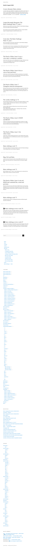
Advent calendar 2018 (6, 271)
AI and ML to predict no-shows (8, 432)
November (6, 462)
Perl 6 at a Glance (6, 309)
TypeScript (6, 376)
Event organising (11, 164)
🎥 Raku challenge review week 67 (13, 222)
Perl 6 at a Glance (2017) (9, 261)
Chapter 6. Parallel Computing (9, 397)
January (6, 475)
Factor (5, 340)
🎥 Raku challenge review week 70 (13, 208)
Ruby (5, 372)
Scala (5, 375)
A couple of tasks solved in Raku (8, 436)
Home (5, 241)
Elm (4, 338)
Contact (5, 245)
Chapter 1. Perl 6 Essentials (8, 310)
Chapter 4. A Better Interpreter (9, 296)
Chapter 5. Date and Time (8, 396)
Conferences (7, 164)
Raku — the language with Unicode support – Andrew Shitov (13, 533)
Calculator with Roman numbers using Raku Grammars (12, 437)
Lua (4, 354)
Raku (6, 17)
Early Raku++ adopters (7, 412)
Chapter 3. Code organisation (9, 313)
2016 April (5, 500)
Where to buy (7, 249)
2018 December (5, 489)
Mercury (5, 355)
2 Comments (14, 17)
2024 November (5, 448)
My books (5, 248)
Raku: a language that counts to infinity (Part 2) (11, 411)
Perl (4, 361)
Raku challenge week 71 (10, 197)
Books (4, 280)
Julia (5, 350)
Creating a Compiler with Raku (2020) (11, 254)
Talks (4, 386)
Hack (5, 344)
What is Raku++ (6, 415)
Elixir (5, 337)
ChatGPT (4, 281)
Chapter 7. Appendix (7, 319)
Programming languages (7, 326)
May (5, 451)
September (7, 463)
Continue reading (23, 14)
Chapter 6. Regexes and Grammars (10, 317)
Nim (4, 357)
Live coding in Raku (6, 416)
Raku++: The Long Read (7, 425)
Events (5, 262)
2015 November (5, 501)
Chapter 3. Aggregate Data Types (9, 393)
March (6, 472)
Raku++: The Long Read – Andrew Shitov (10, 537)
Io (4, 347)
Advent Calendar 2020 (7, 274)
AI (3, 275)
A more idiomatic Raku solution (12, 9)
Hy (4, 345)
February (6, 458)
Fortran (5, 341)
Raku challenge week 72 (10, 169)
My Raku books (6, 247)
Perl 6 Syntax (5, 322)
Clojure (5, 331)
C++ (4, 330)
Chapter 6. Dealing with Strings (9, 299)
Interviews (5, 308)
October (6, 449)
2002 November (5, 525)
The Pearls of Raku (10, 65)
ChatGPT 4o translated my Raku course (9, 430)
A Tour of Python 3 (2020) (9, 252)
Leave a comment (15, 51)
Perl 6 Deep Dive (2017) (8, 259)
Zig (4, 379)
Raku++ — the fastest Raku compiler (9, 426)
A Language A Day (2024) (9, 251)
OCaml (5, 358)
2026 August (5, 445)
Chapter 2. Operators (7, 312)
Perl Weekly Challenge (7, 323)
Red (4, 371)
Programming (5, 324)
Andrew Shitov (5, 2)
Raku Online (5, 382)
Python (5, 364)
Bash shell (5, 278)
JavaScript (5, 348)
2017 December (5, 499)
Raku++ (4, 383)
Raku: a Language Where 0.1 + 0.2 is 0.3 (9, 422)
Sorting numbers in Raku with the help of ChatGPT (11, 433)
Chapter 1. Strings (7, 390)
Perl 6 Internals (5, 320)
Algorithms (6, 203)
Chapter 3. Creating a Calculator (9, 295)
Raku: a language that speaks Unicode (9, 418)
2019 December (5, 476)
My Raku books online (7, 419)
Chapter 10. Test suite (7, 291)
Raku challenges (10, 17)
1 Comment (13, 217)
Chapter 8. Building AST (8, 302)
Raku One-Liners (8, 368)
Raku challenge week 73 (10, 146)
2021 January (5, 459)
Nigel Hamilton (5, 535)
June (5, 504)
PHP (4, 362)
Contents (5, 244)
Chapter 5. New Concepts (8, 316)
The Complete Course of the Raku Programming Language (13, 423)
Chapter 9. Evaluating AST (8, 305)
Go (4, 343)
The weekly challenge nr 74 (11, 100)
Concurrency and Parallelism (8, 284)
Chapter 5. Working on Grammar (9, 298)
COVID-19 (4, 287)
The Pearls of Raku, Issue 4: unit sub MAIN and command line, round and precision (13, 182)
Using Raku (5, 389)
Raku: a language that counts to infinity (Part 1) (11, 413)
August (6, 455)
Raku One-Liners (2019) (9, 255)
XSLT (4, 403)
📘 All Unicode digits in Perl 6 (9, 534)
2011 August (5, 513)
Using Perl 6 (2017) (8, 258)
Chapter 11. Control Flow (8, 292)
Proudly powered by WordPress (12, 545)
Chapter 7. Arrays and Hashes (9, 301)
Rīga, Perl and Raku (8, 157)
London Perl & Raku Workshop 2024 (9, 429)
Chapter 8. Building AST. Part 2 (9, 303)
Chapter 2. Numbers (7, 392)
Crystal (5, 333)
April (6, 452)
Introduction (6, 400)
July (5, 456)
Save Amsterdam (6, 385)
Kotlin (5, 351)
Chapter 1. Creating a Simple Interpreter (11, 289)
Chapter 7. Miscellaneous (8, 399)
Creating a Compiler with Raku (8, 288)
